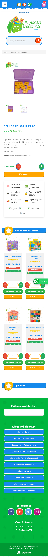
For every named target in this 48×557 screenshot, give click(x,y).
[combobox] (24, 40)
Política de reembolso (24, 465)
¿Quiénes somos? (24, 432)
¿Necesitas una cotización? (24, 452)
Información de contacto (24, 491)
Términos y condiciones (24, 484)
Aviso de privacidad (24, 478)
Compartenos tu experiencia (24, 445)
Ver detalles (13, 296)
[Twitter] (28, 511)
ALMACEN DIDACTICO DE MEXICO (24, 548)
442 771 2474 (24, 12)
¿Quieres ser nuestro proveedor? (24, 458)
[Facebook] (11, 511)
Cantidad (9, 166)
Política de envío (24, 471)
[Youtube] (19, 511)
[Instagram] (37, 511)
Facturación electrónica (24, 438)
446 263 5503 (24, 529)
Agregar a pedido (13, 291)
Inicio (5, 52)
